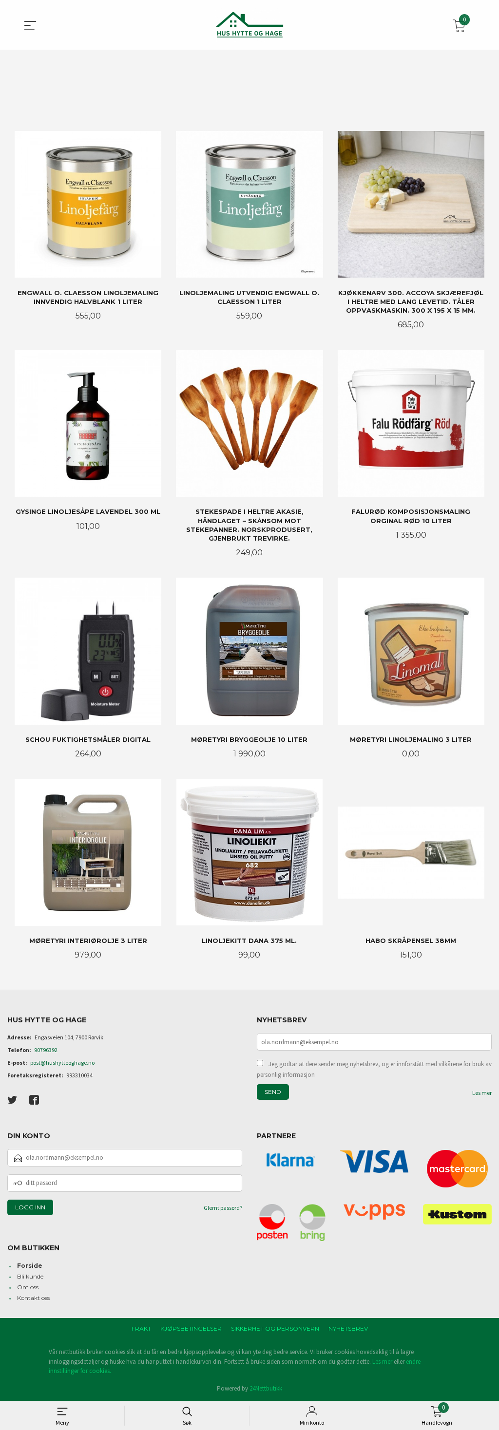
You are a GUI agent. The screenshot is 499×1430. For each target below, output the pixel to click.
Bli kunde (30, 1276)
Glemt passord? (223, 1207)
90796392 (46, 1050)
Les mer (482, 1092)
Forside (29, 1265)
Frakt (141, 1328)
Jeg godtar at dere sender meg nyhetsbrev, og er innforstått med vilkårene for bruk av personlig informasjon (374, 1069)
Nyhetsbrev (348, 1328)
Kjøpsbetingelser (191, 1328)
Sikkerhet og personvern (275, 1328)
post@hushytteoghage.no (62, 1062)
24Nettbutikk (266, 1388)
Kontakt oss (33, 1297)
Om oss (27, 1287)
